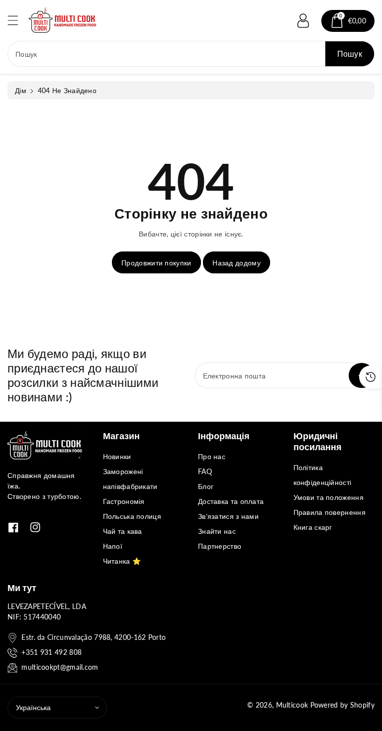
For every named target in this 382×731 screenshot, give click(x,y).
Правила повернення (329, 512)
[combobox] (191, 53)
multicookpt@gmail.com (59, 667)
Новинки (117, 456)
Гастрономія (124, 501)
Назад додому (236, 262)
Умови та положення (328, 497)
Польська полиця (132, 516)
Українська (33, 707)
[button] (17, 20)
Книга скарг (312, 527)
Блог (205, 486)
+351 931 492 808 (51, 652)
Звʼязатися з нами (228, 516)
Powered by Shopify (342, 705)
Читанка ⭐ (122, 561)
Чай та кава (122, 531)
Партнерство (219, 546)
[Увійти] (303, 21)
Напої (113, 546)
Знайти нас (217, 531)
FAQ (205, 471)
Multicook (292, 705)
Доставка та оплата (231, 501)
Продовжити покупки (156, 262)
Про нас (211, 456)
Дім (20, 90)
